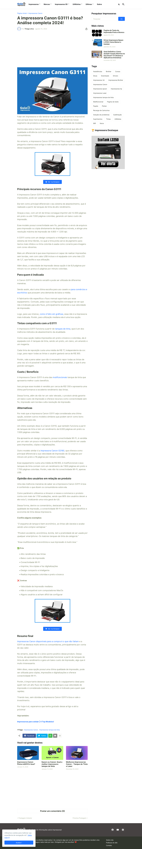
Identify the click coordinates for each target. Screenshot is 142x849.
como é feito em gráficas (51, 314)
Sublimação (117, 115)
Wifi (94, 123)
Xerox (102, 123)
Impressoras (34, 4)
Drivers (115, 76)
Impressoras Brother (115, 80)
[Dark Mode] (119, 4)
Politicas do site (111, 843)
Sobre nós (109, 840)
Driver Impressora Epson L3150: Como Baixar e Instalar (113, 42)
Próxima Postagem (79, 818)
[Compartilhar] (86, 29)
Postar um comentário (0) (52, 811)
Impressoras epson (100, 89)
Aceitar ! (19, 843)
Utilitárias (77, 4)
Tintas (108, 119)
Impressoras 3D (61, 4)
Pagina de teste (112, 102)
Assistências (97, 71)
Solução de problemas (101, 115)
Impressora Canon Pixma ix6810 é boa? (26, 763)
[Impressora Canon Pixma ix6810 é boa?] (28, 753)
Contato (109, 845)
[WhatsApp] (50, 736)
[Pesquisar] (123, 4)
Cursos (117, 71)
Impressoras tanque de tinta (49, 730)
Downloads (105, 76)
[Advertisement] (52, 49)
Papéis (95, 106)
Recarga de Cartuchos (101, 110)
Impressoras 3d (99, 80)
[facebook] (113, 830)
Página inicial (22, 13)
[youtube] (118, 830)
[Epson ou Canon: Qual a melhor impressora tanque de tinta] (52, 753)
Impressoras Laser (99, 93)
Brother (108, 71)
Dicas (95, 76)
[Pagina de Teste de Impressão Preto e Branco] (97, 32)
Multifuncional (98, 102)
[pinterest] (123, 830)
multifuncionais (60, 377)
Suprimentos (97, 119)
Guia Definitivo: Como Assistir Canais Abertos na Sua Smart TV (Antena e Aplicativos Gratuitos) (114, 55)
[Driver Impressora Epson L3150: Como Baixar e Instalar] (97, 42)
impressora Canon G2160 (52, 450)
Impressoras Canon (35, 13)
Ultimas (89, 4)
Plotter (104, 106)
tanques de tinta (62, 329)
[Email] (55, 736)
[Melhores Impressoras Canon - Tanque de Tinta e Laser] (77, 753)
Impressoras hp (116, 89)
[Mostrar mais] (60, 736)
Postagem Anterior (25, 818)
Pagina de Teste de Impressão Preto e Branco (114, 31)
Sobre (99, 4)
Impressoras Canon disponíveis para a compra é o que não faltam (48, 641)
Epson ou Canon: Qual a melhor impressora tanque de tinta (52, 764)
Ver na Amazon (54, 182)
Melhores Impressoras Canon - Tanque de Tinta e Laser (77, 764)
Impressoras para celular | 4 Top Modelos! (35, 722)
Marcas (47, 4)
